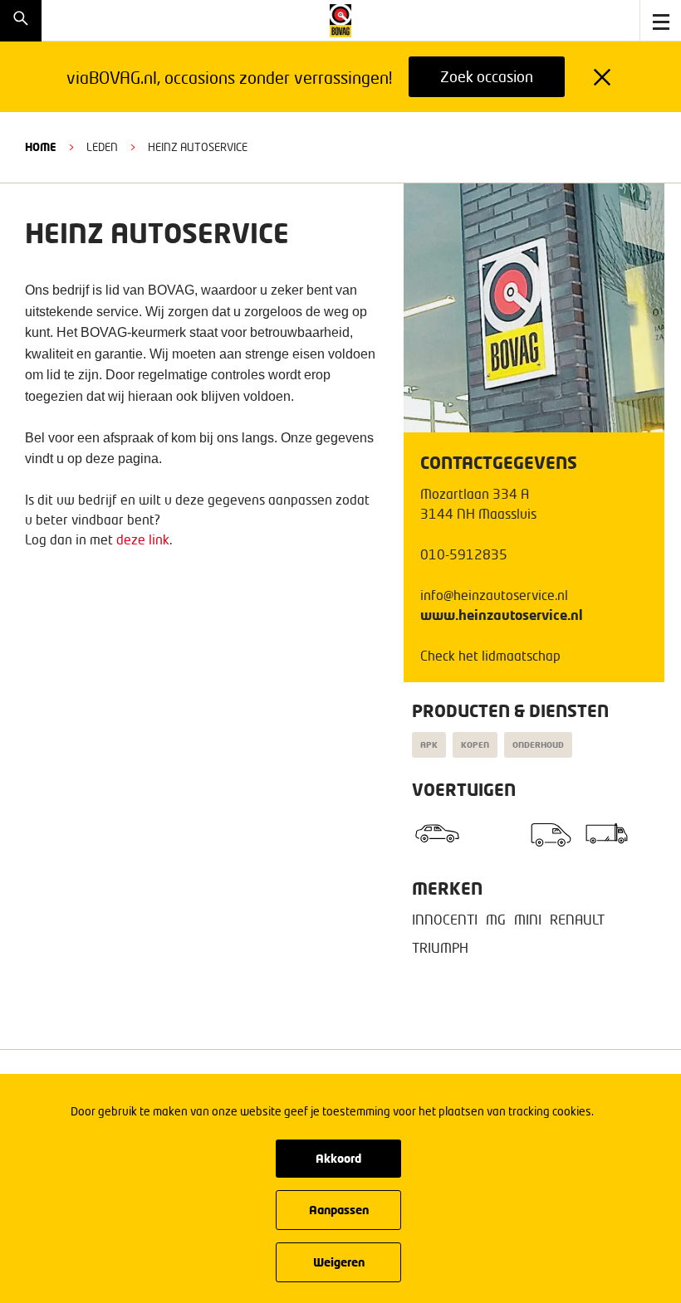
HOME (40, 147)
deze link (142, 539)
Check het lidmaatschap (490, 655)
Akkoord (338, 1158)
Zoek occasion (486, 76)
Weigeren (339, 1262)
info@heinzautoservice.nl (494, 595)
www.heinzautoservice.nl (501, 614)
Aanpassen (339, 1210)
